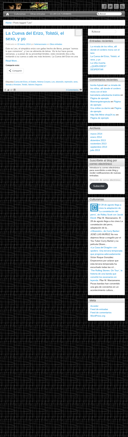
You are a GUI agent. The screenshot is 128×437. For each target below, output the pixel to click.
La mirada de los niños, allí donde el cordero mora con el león (105, 49)
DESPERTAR (96, 69)
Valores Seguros (35, 85)
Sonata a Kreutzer (13, 85)
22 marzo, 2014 (24, 44)
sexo (76, 82)
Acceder (94, 306)
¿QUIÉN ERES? (98, 66)
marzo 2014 (96, 133)
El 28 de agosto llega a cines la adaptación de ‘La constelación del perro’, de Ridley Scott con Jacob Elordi (106, 211)
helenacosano (40, 44)
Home (9, 22)
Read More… (12, 60)
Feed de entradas (99, 309)
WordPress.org (97, 316)
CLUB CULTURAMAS (60, 14)
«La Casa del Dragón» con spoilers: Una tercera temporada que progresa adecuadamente (106, 250)
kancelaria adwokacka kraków (105, 95)
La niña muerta (97, 63)
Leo (53, 82)
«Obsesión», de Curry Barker (104, 231)
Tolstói (24, 85)
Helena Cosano (44, 82)
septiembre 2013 (98, 147)
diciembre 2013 (98, 140)
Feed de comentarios (100, 312)
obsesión (60, 82)
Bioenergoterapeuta (100, 101)
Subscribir (98, 186)
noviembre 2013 (98, 143)
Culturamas (20, 14)
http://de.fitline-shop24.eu (103, 114)
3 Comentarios (72, 90)
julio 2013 (95, 150)
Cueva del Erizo (21, 82)
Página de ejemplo (99, 98)
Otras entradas (37, 14)
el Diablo (32, 82)
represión (68, 82)
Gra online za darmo (100, 108)
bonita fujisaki (97, 85)
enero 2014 (96, 137)
